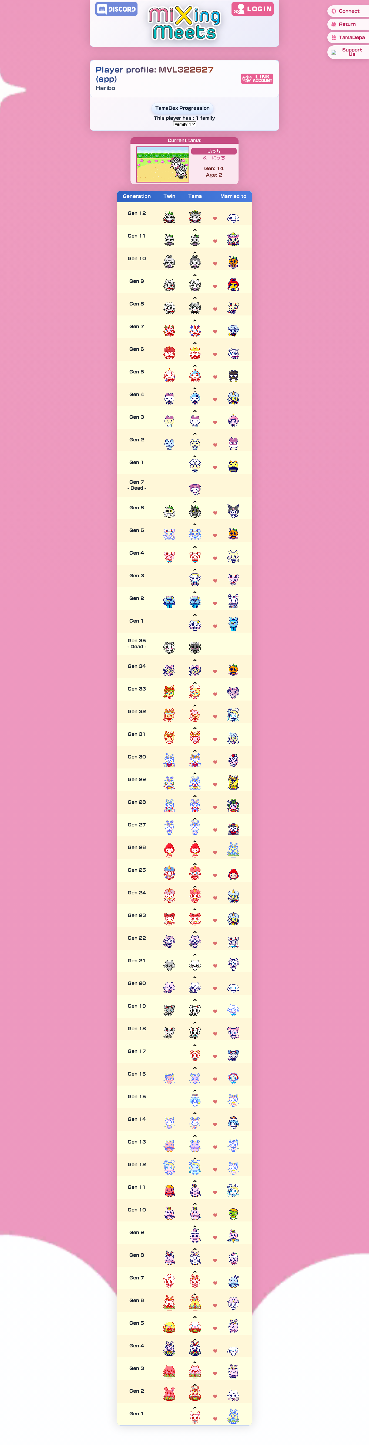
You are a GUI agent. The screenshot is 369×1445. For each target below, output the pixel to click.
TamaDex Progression (182, 108)
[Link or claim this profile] (257, 79)
